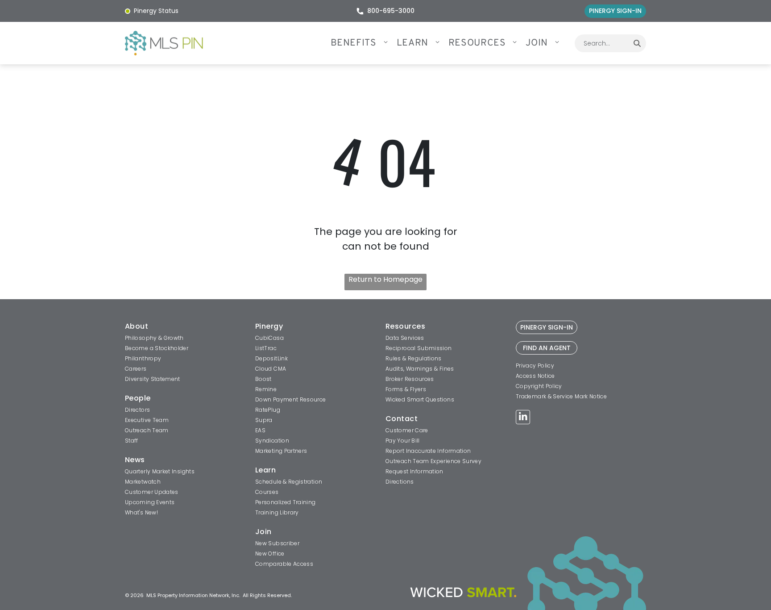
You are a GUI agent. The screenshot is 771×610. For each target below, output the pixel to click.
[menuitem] (364, 43)
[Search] (637, 43)
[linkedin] (523, 418)
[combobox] (601, 43)
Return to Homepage (385, 279)
